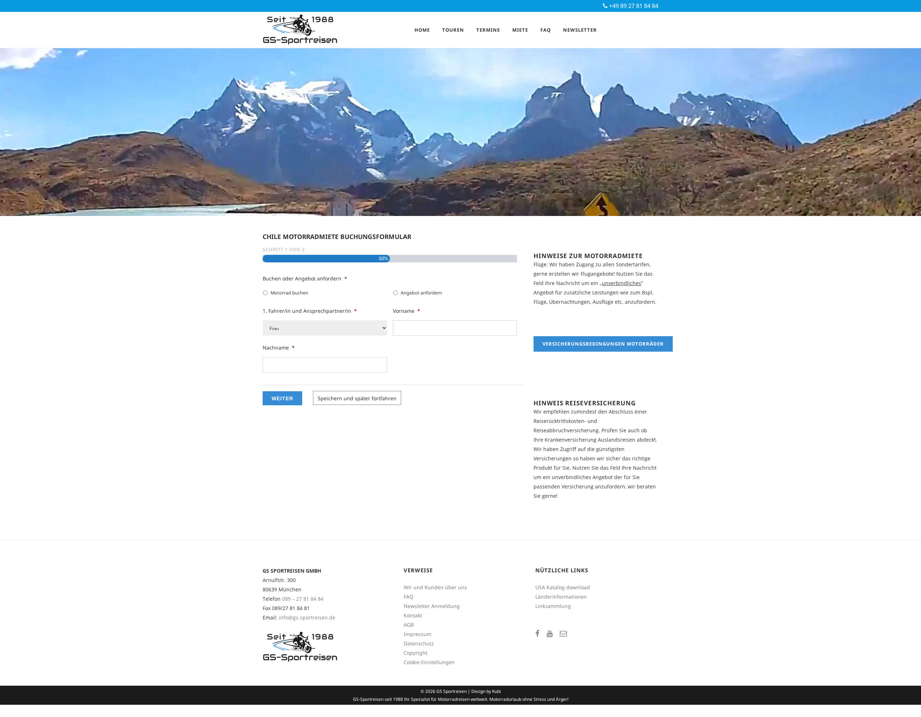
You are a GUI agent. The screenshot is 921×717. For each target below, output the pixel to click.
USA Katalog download (562, 587)
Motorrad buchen (289, 293)
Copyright (415, 652)
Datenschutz (419, 643)
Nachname (279, 347)
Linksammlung (553, 606)
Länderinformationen (561, 596)
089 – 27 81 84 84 (302, 598)
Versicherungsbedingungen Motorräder (603, 344)
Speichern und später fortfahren (357, 398)
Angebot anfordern (421, 293)
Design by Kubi (486, 691)
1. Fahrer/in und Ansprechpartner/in (310, 311)
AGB (409, 624)
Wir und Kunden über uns (435, 587)
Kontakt (413, 615)
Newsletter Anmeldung (432, 606)
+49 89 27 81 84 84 (633, 6)
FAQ (408, 596)
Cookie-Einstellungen (429, 662)
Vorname (406, 311)
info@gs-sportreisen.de (307, 617)
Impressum (417, 634)
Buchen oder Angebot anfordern (305, 278)
